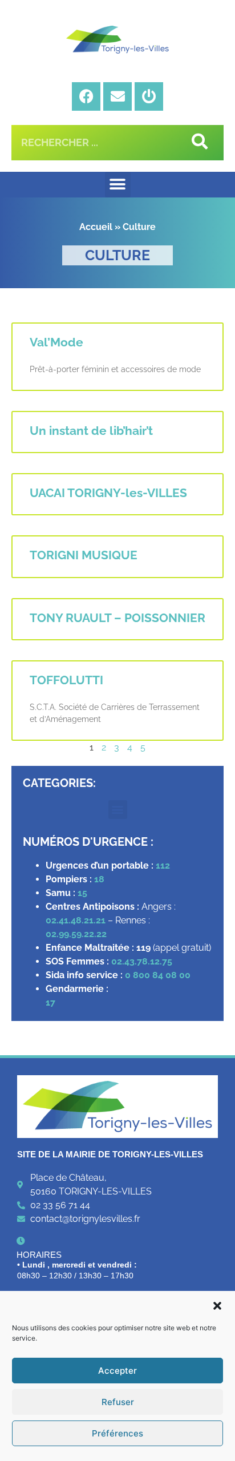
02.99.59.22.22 (76, 934)
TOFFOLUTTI (66, 680)
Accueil (95, 226)
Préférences (117, 1433)
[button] (217, 1305)
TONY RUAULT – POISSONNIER (117, 618)
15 (82, 892)
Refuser (118, 1402)
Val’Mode (56, 342)
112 (163, 865)
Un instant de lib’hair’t (91, 430)
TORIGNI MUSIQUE (83, 555)
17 (52, 1002)
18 (99, 879)
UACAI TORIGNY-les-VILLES (108, 493)
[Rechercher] (198, 142)
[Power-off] (149, 96)
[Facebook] (86, 96)
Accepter (117, 1370)
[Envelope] (117, 96)
